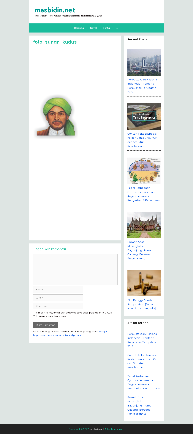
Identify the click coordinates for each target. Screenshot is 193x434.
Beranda (79, 27)
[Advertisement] (75, 70)
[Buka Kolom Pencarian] (117, 28)
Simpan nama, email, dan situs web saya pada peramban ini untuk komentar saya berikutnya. (74, 314)
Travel (93, 27)
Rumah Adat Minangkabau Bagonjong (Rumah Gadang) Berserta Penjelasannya (140, 405)
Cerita (106, 27)
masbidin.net (55, 10)
